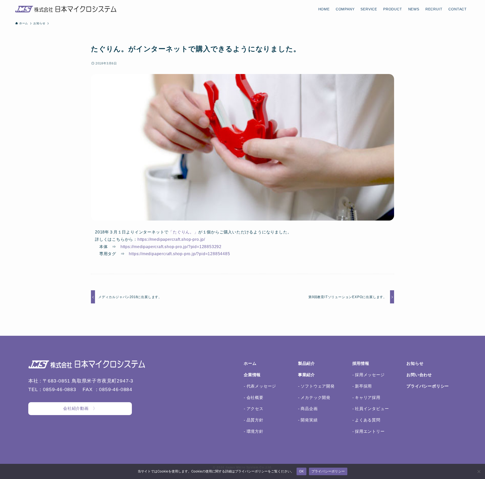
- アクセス (253, 408)
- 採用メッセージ (368, 375)
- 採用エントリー (368, 431)
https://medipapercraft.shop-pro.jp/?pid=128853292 (171, 247)
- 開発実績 (308, 420)
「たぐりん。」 (183, 232)
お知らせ (414, 363)
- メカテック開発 (314, 397)
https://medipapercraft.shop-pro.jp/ (171, 239)
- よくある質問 (366, 420)
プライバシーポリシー (427, 386)
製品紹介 (306, 363)
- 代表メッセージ (260, 386)
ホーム (250, 363)
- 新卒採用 (362, 386)
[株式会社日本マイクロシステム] (65, 9)
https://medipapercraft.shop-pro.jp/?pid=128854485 (179, 254)
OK (301, 471)
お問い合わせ (419, 375)
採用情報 (360, 363)
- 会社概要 (253, 397)
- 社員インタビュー (370, 408)
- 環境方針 (253, 431)
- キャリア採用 (366, 397)
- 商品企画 (308, 408)
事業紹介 (306, 375)
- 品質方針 (253, 420)
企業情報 (252, 375)
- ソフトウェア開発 (316, 386)
